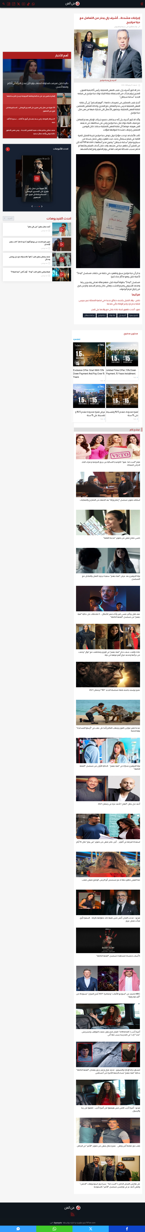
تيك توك (112, 315)
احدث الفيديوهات (39, 218)
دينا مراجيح (101, 315)
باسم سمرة (133, 315)
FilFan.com (90, 1223)
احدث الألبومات (60, 149)
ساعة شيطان (89, 315)
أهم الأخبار (61, 55)
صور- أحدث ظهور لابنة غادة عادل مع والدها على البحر (115, 309)
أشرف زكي (122, 315)
